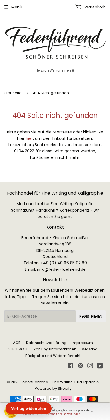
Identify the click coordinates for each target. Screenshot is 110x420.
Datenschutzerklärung (46, 342)
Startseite (13, 93)
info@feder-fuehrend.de (61, 269)
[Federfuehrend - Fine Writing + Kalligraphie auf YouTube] (100, 366)
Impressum (82, 342)
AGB (17, 342)
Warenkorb (94, 7)
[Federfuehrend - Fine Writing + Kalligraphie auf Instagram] (90, 366)
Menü (16, 7)
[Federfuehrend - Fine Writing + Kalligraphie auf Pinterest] (80, 366)
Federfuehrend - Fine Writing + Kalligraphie (60, 382)
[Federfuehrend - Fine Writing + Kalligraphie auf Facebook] (71, 366)
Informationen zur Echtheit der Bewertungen (51, 413)
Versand (90, 349)
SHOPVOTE (18, 349)
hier (29, 138)
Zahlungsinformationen (55, 349)
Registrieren (90, 316)
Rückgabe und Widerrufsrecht (52, 355)
